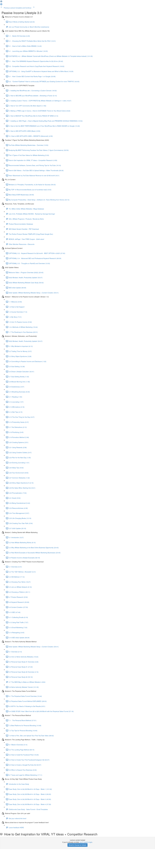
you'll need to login (86, 842)
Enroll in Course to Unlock (77, 845)
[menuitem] (1, 5)
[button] (1, 2)
